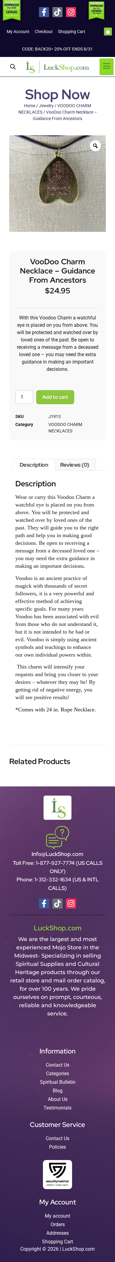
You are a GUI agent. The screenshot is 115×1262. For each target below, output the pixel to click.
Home (29, 105)
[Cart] (108, 32)
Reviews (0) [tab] (74, 464)
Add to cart (55, 397)
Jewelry (46, 105)
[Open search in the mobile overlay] (13, 67)
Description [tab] (34, 464)
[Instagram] (71, 12)
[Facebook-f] (44, 12)
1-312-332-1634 (53, 879)
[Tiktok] (57, 12)
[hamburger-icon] (106, 66)
